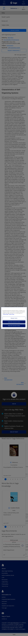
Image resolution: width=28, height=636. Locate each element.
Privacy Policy (6, 314)
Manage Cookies (14, 318)
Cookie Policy (11, 314)
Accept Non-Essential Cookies (14, 321)
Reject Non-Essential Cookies (14, 325)
